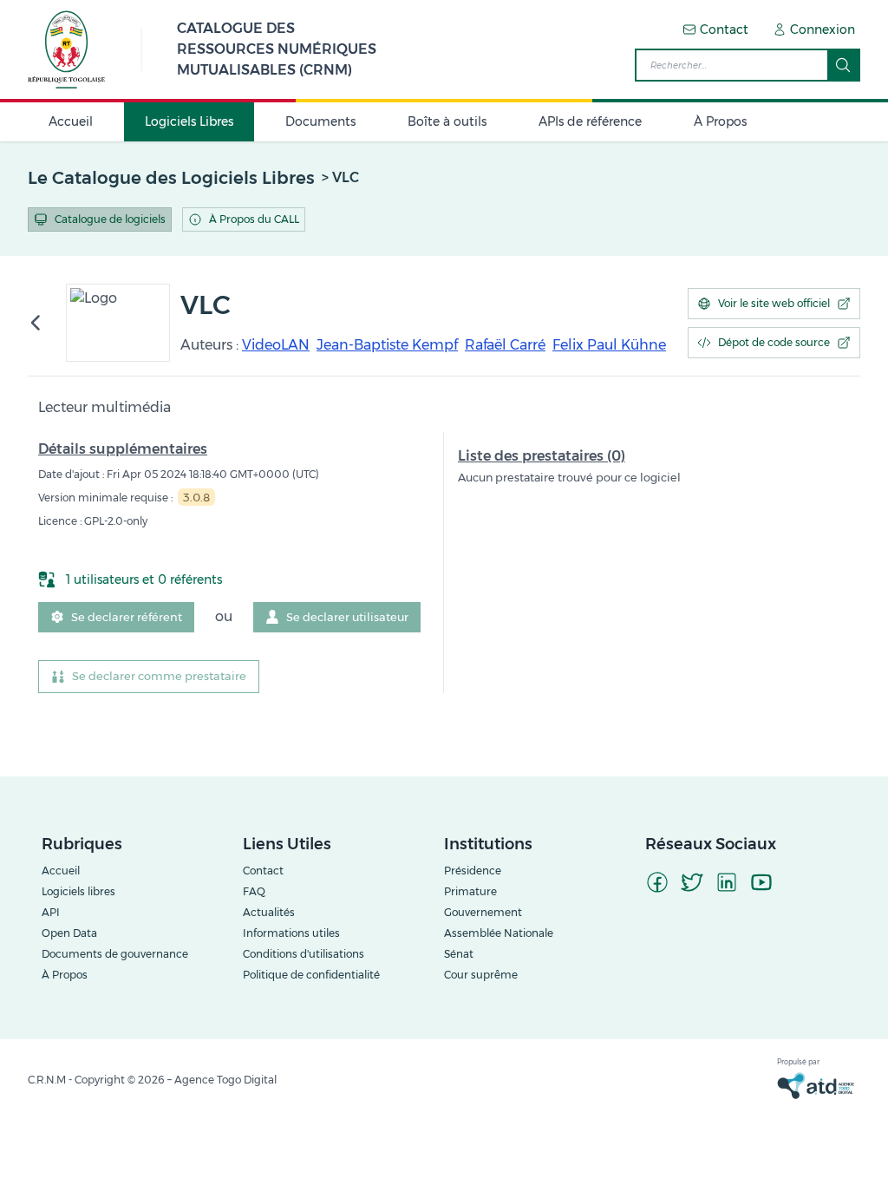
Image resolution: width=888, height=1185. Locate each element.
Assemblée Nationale (498, 932)
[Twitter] (692, 882)
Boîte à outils (447, 121)
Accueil (71, 121)
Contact (263, 870)
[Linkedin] (727, 882)
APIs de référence (590, 121)
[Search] (842, 65)
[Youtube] (761, 882)
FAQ (254, 891)
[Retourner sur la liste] (42, 322)
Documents (320, 121)
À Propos (720, 121)
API (51, 912)
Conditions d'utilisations (303, 953)
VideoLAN (276, 345)
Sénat (458, 953)
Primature (470, 891)
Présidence (472, 870)
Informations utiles (291, 932)
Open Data (69, 932)
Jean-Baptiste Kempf (387, 345)
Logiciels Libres (189, 121)
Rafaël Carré (505, 345)
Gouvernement (483, 912)
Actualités (269, 912)
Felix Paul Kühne (609, 345)
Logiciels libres (78, 891)
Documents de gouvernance (115, 953)
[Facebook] (657, 882)
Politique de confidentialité (311, 974)
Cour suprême (481, 974)
